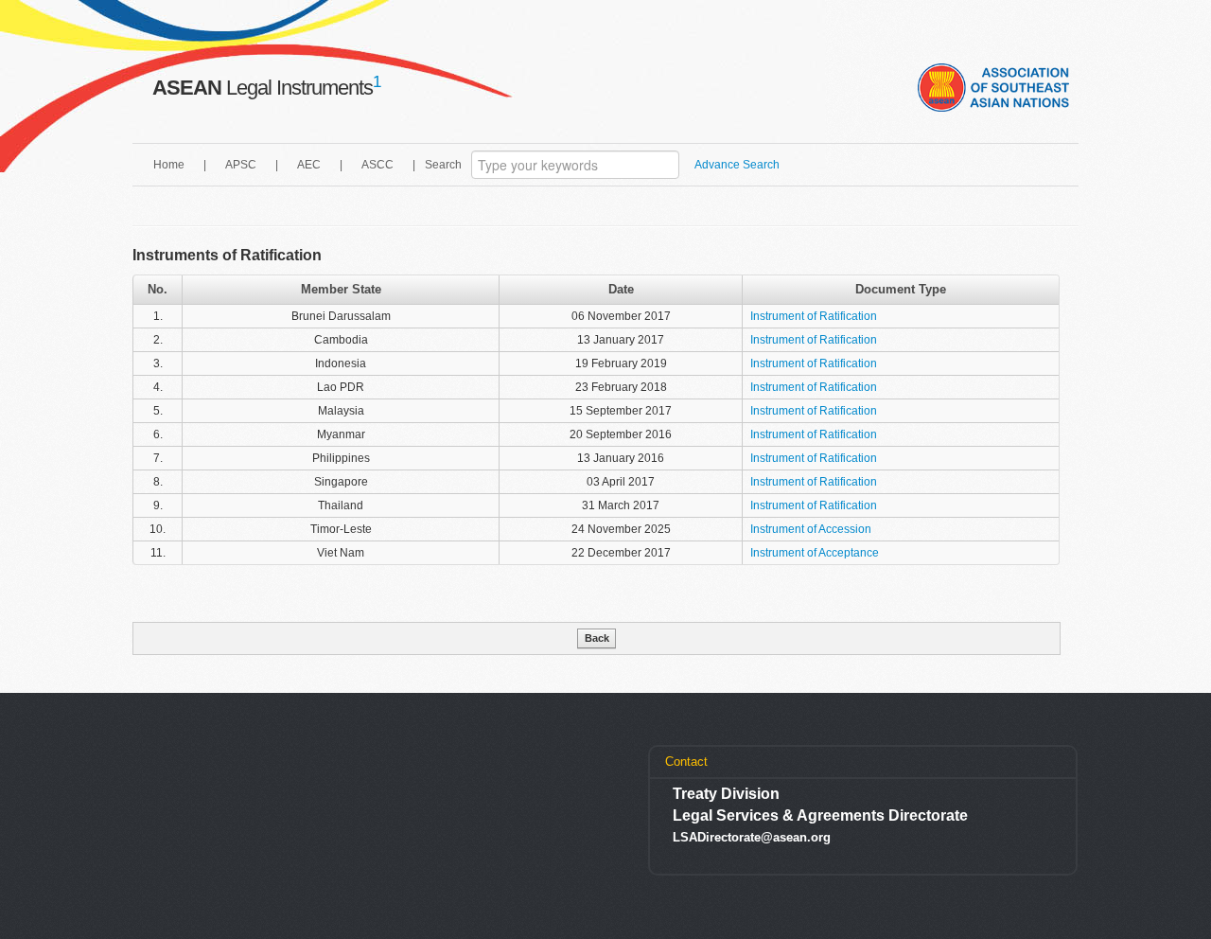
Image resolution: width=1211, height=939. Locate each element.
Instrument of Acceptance (814, 552)
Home (168, 164)
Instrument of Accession (810, 529)
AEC (309, 164)
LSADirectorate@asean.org (752, 837)
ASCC (377, 164)
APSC (240, 164)
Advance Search (737, 164)
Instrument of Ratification (813, 316)
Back (597, 638)
